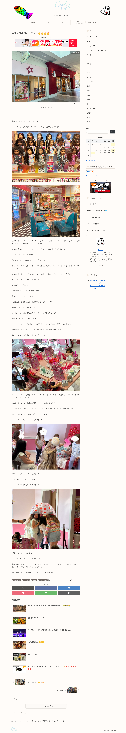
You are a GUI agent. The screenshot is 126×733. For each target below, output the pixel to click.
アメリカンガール (67, 580)
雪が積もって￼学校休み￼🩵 (97, 211)
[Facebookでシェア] (46, 588)
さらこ (100, 250)
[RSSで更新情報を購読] (102, 265)
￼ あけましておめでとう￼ (96, 230)
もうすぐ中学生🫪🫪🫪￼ (95, 204)
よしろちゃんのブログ (97, 286)
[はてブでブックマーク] (69, 588)
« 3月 (88, 160)
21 (113, 150)
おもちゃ (35, 580)
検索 (87, 128)
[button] (69, 593)
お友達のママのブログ (97, 280)
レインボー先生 (95, 289)
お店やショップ (43, 580)
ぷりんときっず (95, 283)
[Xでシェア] (23, 588)
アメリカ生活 (27, 580)
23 (92, 153)
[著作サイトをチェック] (99, 265)
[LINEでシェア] (46, 593)
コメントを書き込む (46, 706)
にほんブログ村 (91, 175)
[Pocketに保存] (23, 593)
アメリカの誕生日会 (55, 580)
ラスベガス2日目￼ (93, 217)
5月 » (93, 160)
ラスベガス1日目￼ (93, 224)
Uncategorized (17, 580)
